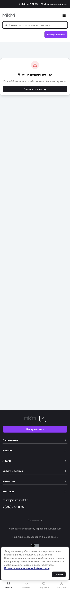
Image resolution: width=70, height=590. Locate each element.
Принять (59, 574)
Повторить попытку (35, 89)
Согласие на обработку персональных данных (35, 528)
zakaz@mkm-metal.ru (16, 500)
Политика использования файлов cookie (35, 536)
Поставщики (35, 520)
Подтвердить (47, 29)
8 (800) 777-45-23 (28, 4)
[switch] (35, 546)
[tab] (8, 585)
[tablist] (35, 585)
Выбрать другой (47, 20)
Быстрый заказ (35, 429)
